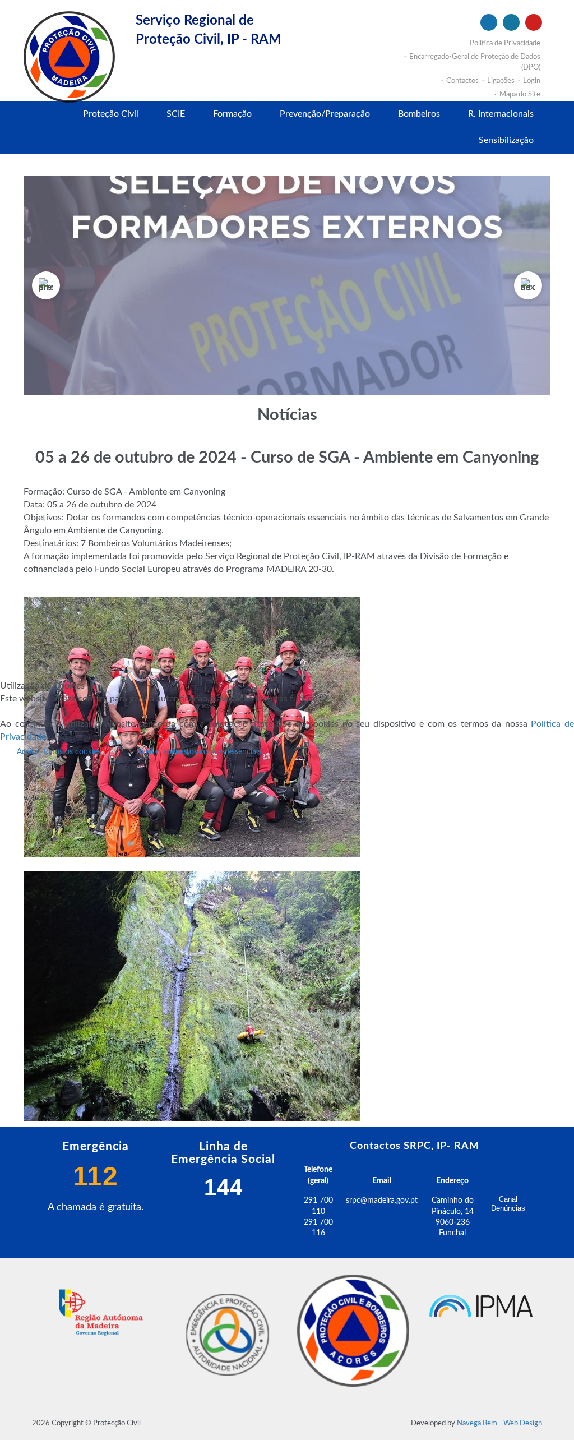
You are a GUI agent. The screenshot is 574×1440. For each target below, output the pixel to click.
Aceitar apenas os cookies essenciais (199, 752)
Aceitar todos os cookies (59, 752)
